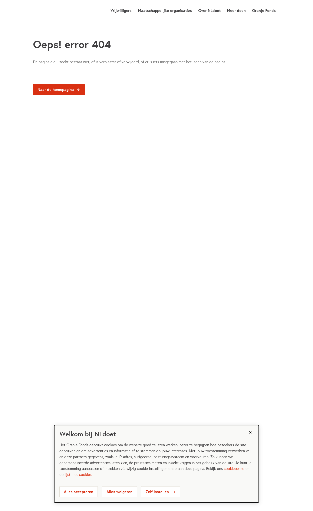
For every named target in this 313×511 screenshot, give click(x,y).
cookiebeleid (234, 468)
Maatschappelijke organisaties (165, 10)
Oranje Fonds (264, 10)
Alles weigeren (119, 491)
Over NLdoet (209, 10)
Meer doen (236, 10)
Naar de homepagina (55, 89)
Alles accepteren (78, 491)
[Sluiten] (250, 432)
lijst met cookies (78, 474)
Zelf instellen (157, 491)
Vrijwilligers (121, 10)
